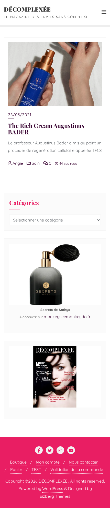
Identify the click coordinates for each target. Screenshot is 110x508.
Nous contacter (83, 462)
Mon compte (48, 462)
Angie (17, 163)
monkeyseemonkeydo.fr (67, 316)
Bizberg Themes (55, 496)
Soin (35, 163)
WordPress (52, 488)
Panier (16, 469)
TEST (36, 469)
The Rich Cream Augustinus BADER (46, 129)
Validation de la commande (76, 469)
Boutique (18, 462)
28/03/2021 (19, 114)
